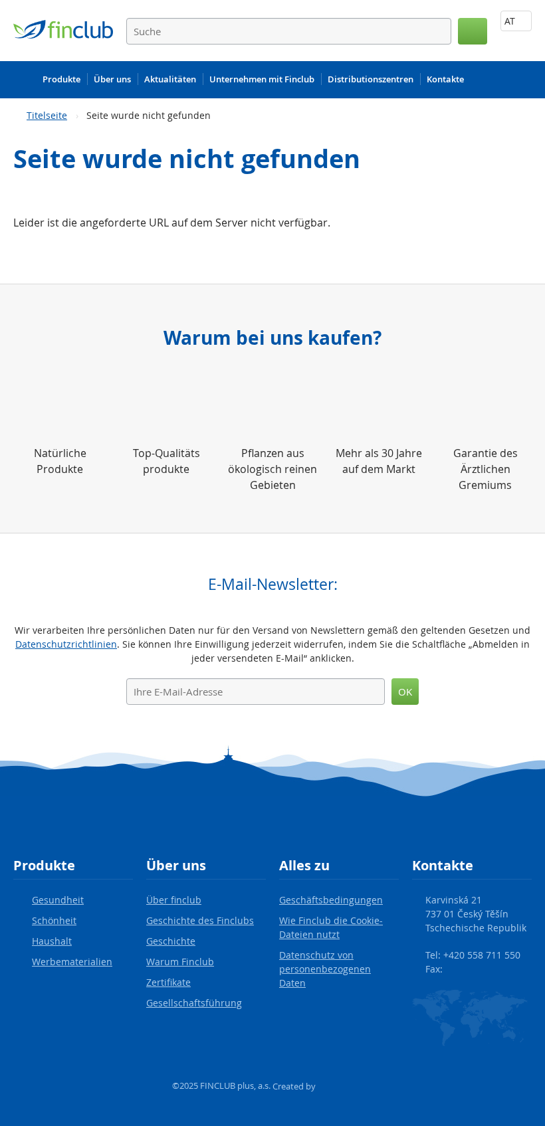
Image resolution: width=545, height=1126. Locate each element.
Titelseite (47, 115)
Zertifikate (168, 982)
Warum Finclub (180, 961)
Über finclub (173, 899)
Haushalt (52, 941)
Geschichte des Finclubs (200, 920)
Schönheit (54, 920)
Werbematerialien (72, 961)
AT (511, 21)
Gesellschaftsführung (194, 1002)
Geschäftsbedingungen (331, 899)
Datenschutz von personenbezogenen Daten (325, 969)
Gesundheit (58, 899)
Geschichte (170, 941)
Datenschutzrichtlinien (66, 644)
